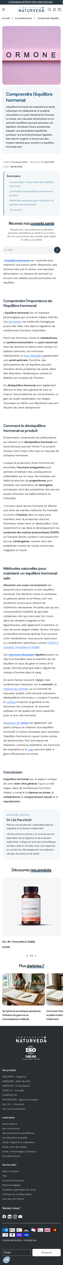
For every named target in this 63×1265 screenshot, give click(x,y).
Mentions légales (11, 1185)
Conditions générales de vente (19, 1189)
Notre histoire (9, 1123)
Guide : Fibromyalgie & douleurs (19, 1151)
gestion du (17, 723)
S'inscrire (46, 1252)
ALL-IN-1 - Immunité (13, 1104)
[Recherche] (49, 9)
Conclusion (15, 209)
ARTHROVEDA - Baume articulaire (20, 1099)
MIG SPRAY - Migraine (14, 1076)
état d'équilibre (33, 355)
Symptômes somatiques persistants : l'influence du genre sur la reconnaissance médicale (21, 1015)
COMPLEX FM (9, 1095)
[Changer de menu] (3, 9)
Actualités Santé (23, 18)
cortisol (10, 702)
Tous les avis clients (13, 1198)
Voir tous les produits (14, 1108)
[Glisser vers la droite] (35, 955)
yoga (30, 749)
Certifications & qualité (14, 1137)
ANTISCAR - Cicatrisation (16, 1085)
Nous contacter (10, 1171)
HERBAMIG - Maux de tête (16, 1081)
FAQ (4, 1175)
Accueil (6, 18)
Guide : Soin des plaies (14, 1146)
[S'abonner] (57, 250)
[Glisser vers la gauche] (27, 955)
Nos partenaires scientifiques (18, 1133)
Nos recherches (11, 1128)
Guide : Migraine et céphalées (18, 1142)
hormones (14, 321)
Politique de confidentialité (16, 1194)
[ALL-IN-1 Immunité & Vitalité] (31, 907)
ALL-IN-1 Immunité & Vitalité (18, 941)
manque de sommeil (15, 688)
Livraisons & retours (13, 1180)
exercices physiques (21, 654)
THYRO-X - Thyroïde (13, 1090)
